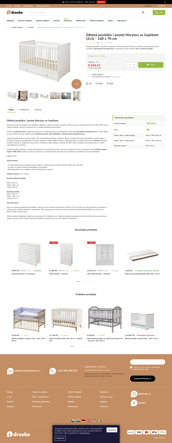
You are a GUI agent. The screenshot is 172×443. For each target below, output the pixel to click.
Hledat (143, 12)
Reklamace (37, 406)
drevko (142, 402)
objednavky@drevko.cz (27, 370)
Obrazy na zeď (106, 397)
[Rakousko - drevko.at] (88, 421)
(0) (98, 43)
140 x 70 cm (151, 123)
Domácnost (73, 406)
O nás (9, 6)
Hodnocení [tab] (24, 109)
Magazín (10, 406)
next (163, 261)
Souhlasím (112, 430)
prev (8, 261)
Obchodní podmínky (41, 401)
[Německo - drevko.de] (83, 421)
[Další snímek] (80, 61)
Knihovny (104, 406)
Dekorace (104, 392)
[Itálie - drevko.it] (99, 421)
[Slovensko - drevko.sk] (78, 421)
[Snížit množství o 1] (126, 64)
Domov (10, 392)
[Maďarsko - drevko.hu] (93, 421)
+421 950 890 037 (67, 370)
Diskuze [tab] (38, 109)
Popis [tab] (11, 109)
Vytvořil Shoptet (159, 438)
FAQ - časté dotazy (40, 397)
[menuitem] (10, 20)
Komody (103, 401)
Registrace (161, 6)
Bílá (148, 130)
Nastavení (60, 438)
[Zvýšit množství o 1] (134, 64)
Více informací (85, 433)
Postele (71, 401)
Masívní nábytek (75, 392)
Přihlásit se (146, 378)
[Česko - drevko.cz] (73, 421)
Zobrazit (101, 2)
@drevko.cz (144, 393)
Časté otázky (28, 6)
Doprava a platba (43, 6)
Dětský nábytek (74, 397)
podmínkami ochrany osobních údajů (146, 368)
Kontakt (17, 6)
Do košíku (150, 65)
